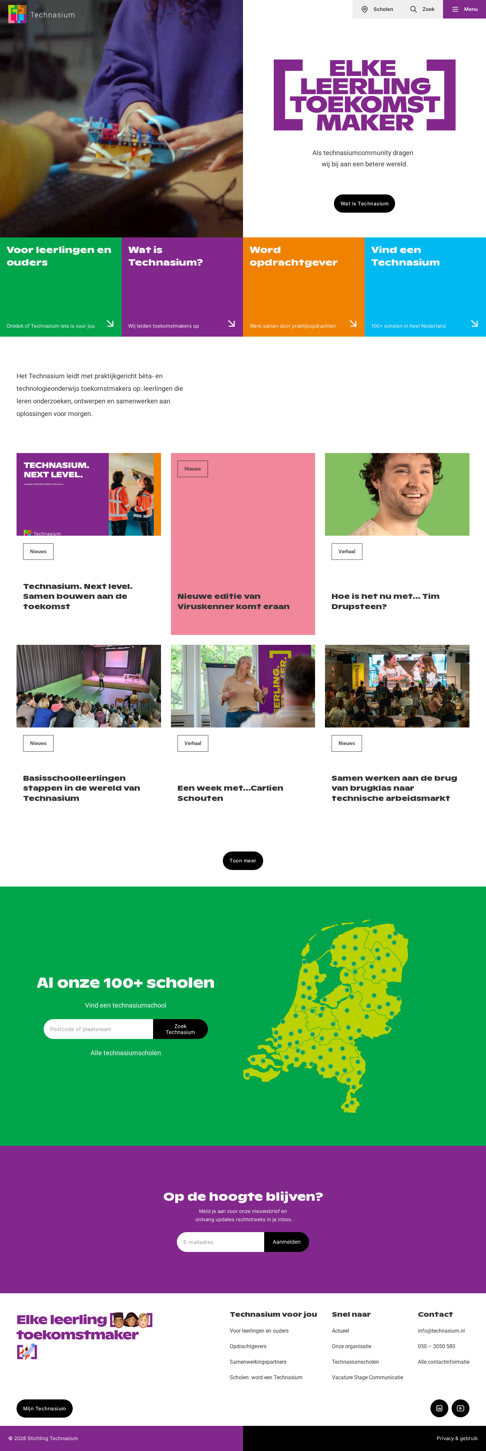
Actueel (340, 1331)
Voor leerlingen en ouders (259, 1331)
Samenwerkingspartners (258, 1362)
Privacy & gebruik (457, 1438)
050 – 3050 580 (436, 1346)
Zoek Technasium (180, 1029)
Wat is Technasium (365, 203)
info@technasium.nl (441, 1331)
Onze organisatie (351, 1346)
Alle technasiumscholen (126, 1053)
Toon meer (243, 860)
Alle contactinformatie (443, 1362)
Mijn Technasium (44, 1408)
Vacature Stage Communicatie (367, 1377)
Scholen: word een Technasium (266, 1377)
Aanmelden (287, 1241)
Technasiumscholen (355, 1362)
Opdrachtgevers (248, 1346)
